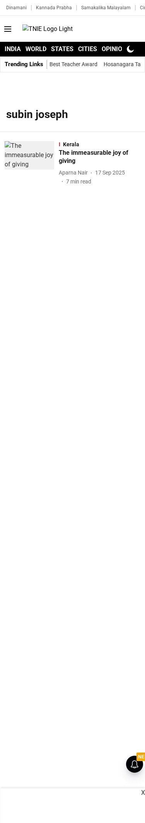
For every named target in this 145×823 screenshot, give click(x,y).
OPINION (114, 49)
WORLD (36, 49)
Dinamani (16, 7)
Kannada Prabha (54, 7)
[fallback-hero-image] (32, 163)
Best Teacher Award (73, 64)
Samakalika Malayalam (106, 7)
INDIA (13, 49)
